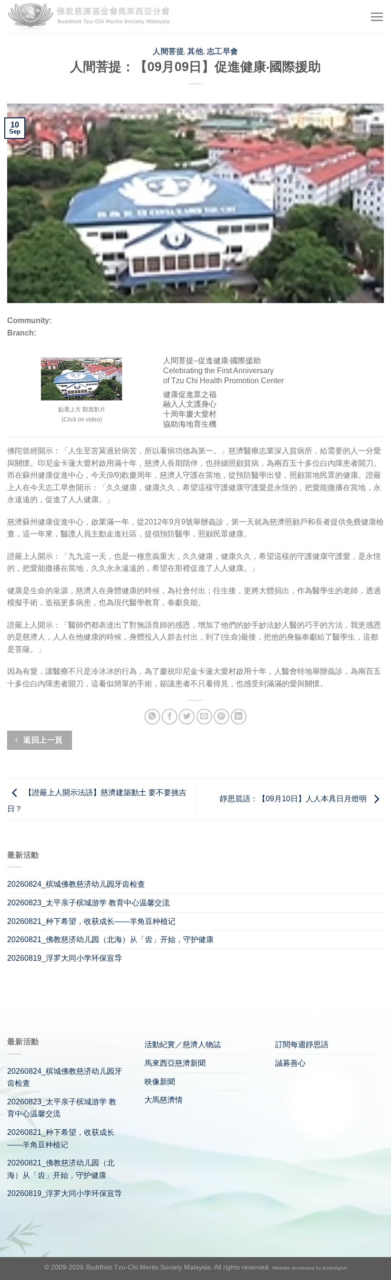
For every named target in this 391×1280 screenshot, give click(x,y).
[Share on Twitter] (187, 716)
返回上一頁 (42, 740)
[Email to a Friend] (204, 716)
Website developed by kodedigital (309, 1267)
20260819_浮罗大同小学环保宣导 (64, 958)
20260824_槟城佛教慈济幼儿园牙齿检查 (76, 884)
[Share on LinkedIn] (239, 716)
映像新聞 (159, 1082)
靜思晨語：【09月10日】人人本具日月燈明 (294, 799)
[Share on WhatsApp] (152, 716)
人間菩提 (168, 51)
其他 (195, 51)
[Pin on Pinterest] (221, 716)
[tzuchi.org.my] (93, 16)
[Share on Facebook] (169, 716)
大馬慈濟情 (163, 1100)
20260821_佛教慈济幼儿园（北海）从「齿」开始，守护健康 (110, 939)
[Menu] (377, 16)
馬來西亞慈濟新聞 (175, 1063)
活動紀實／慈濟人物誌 (182, 1044)
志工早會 (222, 51)
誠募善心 (290, 1063)
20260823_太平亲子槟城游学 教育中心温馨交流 (88, 903)
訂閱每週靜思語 (302, 1044)
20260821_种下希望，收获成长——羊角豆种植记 (91, 921)
